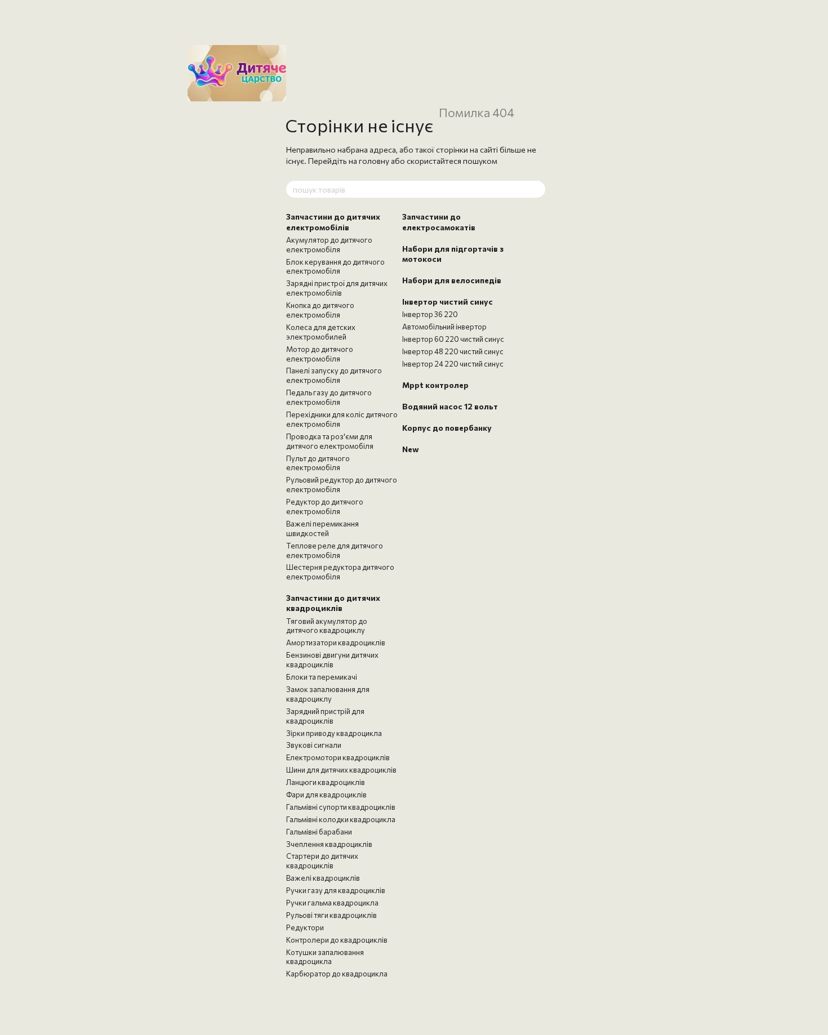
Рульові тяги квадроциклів (331, 915)
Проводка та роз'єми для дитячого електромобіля (329, 441)
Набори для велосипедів (451, 280)
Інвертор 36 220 (430, 314)
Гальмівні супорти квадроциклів (340, 806)
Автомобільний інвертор (444, 326)
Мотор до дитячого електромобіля (319, 354)
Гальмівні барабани (319, 831)
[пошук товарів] (536, 189)
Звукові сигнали (313, 745)
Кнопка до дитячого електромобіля (320, 310)
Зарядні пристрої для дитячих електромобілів (337, 288)
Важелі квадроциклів (323, 877)
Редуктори (305, 927)
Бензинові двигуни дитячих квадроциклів (332, 659)
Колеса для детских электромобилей (320, 332)
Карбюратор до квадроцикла (337, 973)
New (410, 449)
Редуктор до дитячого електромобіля (324, 506)
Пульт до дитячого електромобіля (318, 463)
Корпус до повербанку (447, 427)
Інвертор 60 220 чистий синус (453, 338)
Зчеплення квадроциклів (329, 844)
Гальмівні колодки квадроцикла (340, 819)
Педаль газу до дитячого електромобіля (329, 397)
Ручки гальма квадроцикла (332, 902)
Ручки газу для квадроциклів (335, 890)
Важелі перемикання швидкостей (322, 528)
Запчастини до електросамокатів (438, 221)
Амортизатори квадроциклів (335, 642)
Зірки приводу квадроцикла (334, 733)
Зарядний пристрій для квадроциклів (325, 716)
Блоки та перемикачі (321, 676)
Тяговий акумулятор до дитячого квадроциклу (326, 626)
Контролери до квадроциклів (337, 939)
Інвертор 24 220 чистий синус (453, 363)
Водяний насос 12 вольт (450, 406)
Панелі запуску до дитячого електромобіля (334, 375)
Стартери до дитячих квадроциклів (322, 860)
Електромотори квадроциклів (338, 757)
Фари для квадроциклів (326, 794)
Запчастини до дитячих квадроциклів (333, 603)
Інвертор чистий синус (447, 301)
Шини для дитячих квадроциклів (341, 769)
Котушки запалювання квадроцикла (325, 957)
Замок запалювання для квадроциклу (328, 694)
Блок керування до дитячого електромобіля (335, 266)
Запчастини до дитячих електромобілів (333, 221)
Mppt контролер (435, 385)
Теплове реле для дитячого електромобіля (334, 550)
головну (374, 161)
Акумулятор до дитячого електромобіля (329, 244)
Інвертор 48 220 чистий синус (453, 351)
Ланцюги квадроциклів (325, 782)
